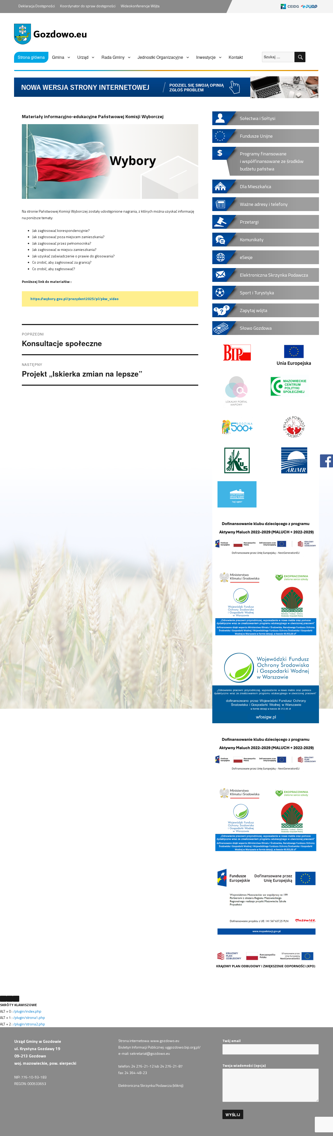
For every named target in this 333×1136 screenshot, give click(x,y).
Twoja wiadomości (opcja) (244, 1065)
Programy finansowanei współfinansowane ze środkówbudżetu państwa (272, 161)
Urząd (82, 57)
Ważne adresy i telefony (264, 204)
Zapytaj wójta (253, 310)
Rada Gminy (113, 57)
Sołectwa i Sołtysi (257, 118)
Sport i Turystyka (257, 292)
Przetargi (249, 221)
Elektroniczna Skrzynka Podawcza (274, 274)
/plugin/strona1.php (29, 1017)
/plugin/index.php (27, 1011)
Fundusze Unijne (256, 135)
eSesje (246, 257)
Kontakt (236, 57)
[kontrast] (10, 999)
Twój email (231, 1040)
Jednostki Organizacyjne (160, 57)
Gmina (58, 57)
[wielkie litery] (16, 999)
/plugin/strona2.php (29, 1024)
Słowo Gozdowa (256, 328)
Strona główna (31, 57)
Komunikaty (252, 239)
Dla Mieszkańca (255, 186)
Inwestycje (206, 57)
